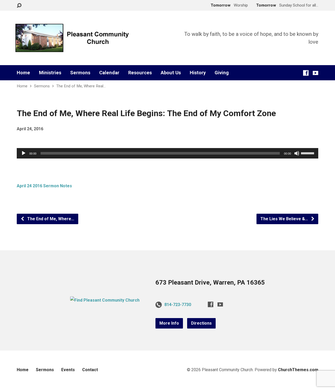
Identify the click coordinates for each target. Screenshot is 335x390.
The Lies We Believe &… (284, 218)
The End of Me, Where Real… (81, 86)
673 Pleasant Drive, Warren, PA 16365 (210, 282)
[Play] (23, 153)
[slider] (308, 152)
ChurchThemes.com (298, 369)
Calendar (109, 72)
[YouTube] (315, 73)
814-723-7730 (177, 304)
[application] (167, 153)
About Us (171, 72)
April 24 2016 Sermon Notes (44, 185)
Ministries (50, 72)
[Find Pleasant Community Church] (104, 300)
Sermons (80, 72)
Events (68, 369)
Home (23, 72)
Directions (201, 323)
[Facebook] (306, 73)
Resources (140, 72)
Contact (90, 369)
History (198, 72)
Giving (222, 72)
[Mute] (296, 153)
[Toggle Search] (19, 5)
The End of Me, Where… (50, 218)
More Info (169, 323)
